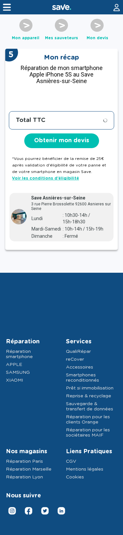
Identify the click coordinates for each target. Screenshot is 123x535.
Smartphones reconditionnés (82, 378)
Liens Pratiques (89, 452)
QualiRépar (78, 351)
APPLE (14, 364)
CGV (71, 461)
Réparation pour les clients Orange (88, 419)
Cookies (75, 477)
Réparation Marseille (28, 469)
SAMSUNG (18, 372)
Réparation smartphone (19, 354)
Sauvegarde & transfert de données (89, 406)
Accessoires (79, 367)
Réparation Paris (24, 461)
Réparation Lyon (24, 477)
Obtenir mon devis (61, 141)
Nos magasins (26, 452)
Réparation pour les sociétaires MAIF (88, 433)
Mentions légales (84, 469)
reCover (75, 359)
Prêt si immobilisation (89, 388)
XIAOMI (14, 380)
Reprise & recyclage (88, 396)
